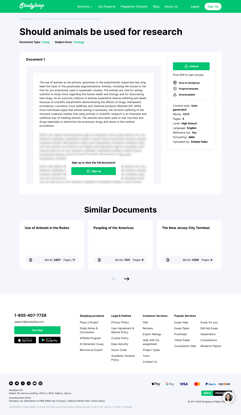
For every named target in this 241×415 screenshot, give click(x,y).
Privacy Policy (120, 322)
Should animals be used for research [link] (79, 18)
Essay (46, 42)
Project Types (151, 350)
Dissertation (208, 334)
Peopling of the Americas (113, 228)
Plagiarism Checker (134, 6)
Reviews (148, 328)
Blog (156, 6)
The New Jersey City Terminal (186, 228)
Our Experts (106, 6)
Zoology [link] (49, 18)
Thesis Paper (182, 340)
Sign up (96, 171)
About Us (171, 6)
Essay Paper (182, 328)
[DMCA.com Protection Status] (216, 393)
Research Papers (211, 346)
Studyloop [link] (26, 18)
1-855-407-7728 (30, 315)
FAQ (145, 322)
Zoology (79, 42)
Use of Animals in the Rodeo (47, 228)
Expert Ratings (152, 334)
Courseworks (209, 340)
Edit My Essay (209, 328)
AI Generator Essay (92, 344)
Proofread (180, 334)
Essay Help (181, 322)
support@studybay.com (29, 321)
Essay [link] (38, 18)
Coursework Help (185, 346)
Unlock (194, 66)
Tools (146, 355)
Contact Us (150, 361)
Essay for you (209, 322)
